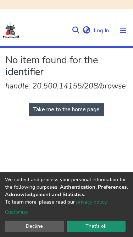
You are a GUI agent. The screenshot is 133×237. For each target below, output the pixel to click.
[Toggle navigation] (123, 30)
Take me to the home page (66, 109)
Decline (34, 226)
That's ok (95, 226)
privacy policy (91, 202)
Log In (102, 30)
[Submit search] (76, 30)
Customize (16, 212)
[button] (86, 30)
